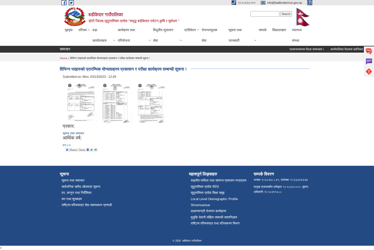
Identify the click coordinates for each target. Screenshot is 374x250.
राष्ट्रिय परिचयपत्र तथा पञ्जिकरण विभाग (215, 223)
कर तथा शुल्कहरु (72, 199)
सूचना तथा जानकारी (235, 35)
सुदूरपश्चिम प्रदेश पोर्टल (205, 187)
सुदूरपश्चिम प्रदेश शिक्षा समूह (207, 193)
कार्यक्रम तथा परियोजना (126, 35)
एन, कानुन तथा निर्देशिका (77, 193)
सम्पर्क (262, 30)
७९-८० (67, 145)
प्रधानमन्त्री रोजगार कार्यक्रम (208, 211)
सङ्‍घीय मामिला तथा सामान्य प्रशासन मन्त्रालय (218, 180)
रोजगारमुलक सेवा (209, 35)
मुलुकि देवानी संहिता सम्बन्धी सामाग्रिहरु (214, 217)
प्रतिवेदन (190, 30)
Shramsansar (200, 205)
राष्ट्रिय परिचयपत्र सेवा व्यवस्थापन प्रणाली (87, 205)
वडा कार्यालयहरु (100, 35)
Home (63, 58)
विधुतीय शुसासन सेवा (163, 35)
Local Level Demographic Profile (214, 199)
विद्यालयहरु (279, 30)
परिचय (83, 30)
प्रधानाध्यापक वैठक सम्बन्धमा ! (304, 49)
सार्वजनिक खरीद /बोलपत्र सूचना (81, 187)
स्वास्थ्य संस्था (297, 35)
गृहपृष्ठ (69, 30)
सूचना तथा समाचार (73, 133)
